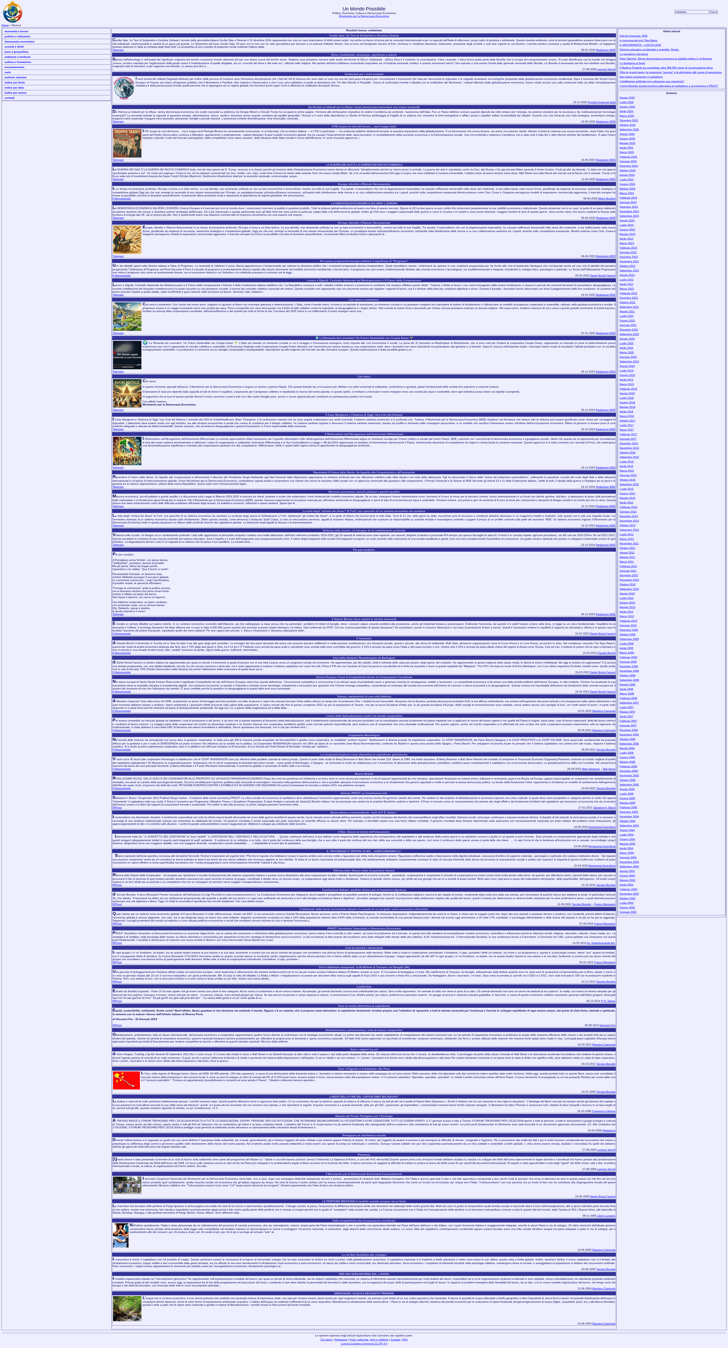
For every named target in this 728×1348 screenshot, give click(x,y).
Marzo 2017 (627, 429)
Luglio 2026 (627, 102)
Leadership (364, 986)
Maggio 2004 (627, 843)
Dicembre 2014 (629, 516)
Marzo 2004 (627, 852)
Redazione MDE (605, 49)
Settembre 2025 (629, 129)
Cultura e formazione (18, 62)
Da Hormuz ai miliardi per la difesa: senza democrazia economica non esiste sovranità (364, 107)
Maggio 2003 (627, 880)
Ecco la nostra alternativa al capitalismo (364, 1005)
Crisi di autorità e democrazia (364, 947)
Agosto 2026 (627, 97)
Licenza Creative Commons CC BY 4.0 (364, 1343)
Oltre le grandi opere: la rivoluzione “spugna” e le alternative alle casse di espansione (671, 72)
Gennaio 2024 (628, 202)
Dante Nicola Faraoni (602, 275)
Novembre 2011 (629, 543)
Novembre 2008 (629, 670)
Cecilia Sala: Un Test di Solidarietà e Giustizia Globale (364, 35)
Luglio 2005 (627, 793)
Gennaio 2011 (628, 570)
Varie (8, 72)
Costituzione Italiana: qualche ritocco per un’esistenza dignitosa (364, 889)
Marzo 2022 (627, 288)
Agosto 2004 (627, 830)
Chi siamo (326, 1339)
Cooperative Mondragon (364, 735)
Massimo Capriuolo (603, 710)
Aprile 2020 (626, 347)
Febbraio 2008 (628, 698)
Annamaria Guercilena (601, 826)
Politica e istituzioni (17, 36)
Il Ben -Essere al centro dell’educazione (364, 831)
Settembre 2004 (629, 825)
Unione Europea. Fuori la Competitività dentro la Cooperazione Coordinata (364, 677)
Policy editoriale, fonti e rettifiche (369, 1339)
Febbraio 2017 (628, 434)
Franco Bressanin (604, 904)
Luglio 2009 (627, 643)
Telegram (118, 49)
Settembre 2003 (629, 866)
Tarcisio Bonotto (605, 749)
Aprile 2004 (626, 848)
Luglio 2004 (627, 834)
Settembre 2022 (629, 270)
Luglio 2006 (627, 752)
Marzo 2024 (627, 193)
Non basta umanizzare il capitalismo (641, 76)
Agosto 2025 (627, 134)
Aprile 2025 (626, 147)
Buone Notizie (364, 773)
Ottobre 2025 (627, 124)
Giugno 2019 (627, 375)
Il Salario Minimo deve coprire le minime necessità (364, 619)
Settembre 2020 (629, 334)
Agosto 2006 (627, 748)
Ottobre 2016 (627, 452)
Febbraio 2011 (628, 566)
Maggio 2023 (627, 234)
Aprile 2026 (626, 111)
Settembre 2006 (629, 743)
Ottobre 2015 (627, 479)
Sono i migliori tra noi (364, 1049)
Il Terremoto (364, 638)
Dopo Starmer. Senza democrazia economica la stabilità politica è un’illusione (666, 58)
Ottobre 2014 (627, 525)
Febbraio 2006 (628, 766)
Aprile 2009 (626, 648)
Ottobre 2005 (627, 780)
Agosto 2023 (627, 220)
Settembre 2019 (629, 361)
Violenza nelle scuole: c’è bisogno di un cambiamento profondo (364, 530)
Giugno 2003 (627, 875)
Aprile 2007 (626, 716)
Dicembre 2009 (629, 629)
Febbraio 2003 (628, 889)
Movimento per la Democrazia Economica (364, 16)
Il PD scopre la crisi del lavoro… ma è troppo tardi (364, 126)
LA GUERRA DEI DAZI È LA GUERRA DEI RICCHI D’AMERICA (364, 164)
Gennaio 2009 (628, 661)
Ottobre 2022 (627, 265)
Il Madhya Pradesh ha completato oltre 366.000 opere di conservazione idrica (666, 67)
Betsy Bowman (591, 768)
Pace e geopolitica (16, 51)
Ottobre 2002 (627, 898)
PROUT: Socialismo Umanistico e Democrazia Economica (364, 928)
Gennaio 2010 (628, 625)
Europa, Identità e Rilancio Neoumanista (364, 184)
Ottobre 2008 (627, 675)
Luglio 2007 (627, 707)
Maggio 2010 (627, 607)
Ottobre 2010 (627, 584)
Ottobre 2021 (627, 302)
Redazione (608, 1130)
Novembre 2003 (629, 861)
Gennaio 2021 (628, 325)
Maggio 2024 (627, 188)
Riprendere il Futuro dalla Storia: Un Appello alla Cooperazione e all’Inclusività (364, 472)
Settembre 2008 (629, 679)
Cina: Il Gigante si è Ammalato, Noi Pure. (364, 1068)
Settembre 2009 (629, 639)
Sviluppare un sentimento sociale (364, 1135)
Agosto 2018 (627, 393)
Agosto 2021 (627, 311)
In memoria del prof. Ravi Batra (638, 40)
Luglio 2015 (627, 488)
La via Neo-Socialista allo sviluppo (364, 1254)
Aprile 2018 (626, 411)
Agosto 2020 (627, 338)
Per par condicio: (364, 549)
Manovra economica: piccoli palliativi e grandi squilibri (364, 491)
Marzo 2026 (627, 115)
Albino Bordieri (606, 198)
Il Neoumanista (122, 198)
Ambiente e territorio (18, 56)
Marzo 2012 (627, 538)
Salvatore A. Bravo (604, 807)
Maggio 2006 (627, 761)
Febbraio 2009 (628, 657)
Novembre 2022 (629, 261)
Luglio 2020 (627, 343)
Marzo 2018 (627, 416)
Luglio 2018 (627, 397)
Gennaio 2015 (628, 511)
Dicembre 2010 (629, 575)
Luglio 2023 (627, 225)
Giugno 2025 (627, 138)
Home (5, 25)
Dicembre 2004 (629, 811)
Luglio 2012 (627, 534)
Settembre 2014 (629, 529)
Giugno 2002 (627, 907)
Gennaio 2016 (628, 475)
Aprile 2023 (626, 238)
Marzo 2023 (627, 243)
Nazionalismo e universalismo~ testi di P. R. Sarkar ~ (364, 812)
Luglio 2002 (627, 902)
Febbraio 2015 (628, 507)
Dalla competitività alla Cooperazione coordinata (364, 1220)
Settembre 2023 (629, 215)
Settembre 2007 (629, 702)
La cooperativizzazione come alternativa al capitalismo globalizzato (364, 754)
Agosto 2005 (627, 789)
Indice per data (14, 87)
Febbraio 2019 (628, 388)
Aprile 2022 (626, 284)
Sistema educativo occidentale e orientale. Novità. (649, 49)
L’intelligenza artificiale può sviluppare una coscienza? (652, 81)
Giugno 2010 (627, 602)
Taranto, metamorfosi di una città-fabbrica (364, 696)
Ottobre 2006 (627, 739)
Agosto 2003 (627, 871)
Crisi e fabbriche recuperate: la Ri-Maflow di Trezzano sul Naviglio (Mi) (364, 967)
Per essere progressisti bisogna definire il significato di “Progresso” (364, 261)
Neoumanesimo (14, 67)
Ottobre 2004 (627, 821)
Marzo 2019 (627, 384)
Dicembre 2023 (629, 206)
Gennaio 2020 (628, 356)
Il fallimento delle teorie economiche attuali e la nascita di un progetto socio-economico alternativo (364, 909)
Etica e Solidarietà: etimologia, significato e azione (364, 54)
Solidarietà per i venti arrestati (364, 74)
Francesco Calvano (603, 1111)
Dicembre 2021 (629, 297)
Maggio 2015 (627, 498)
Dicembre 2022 (629, 256)
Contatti (10, 97)
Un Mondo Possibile (364, 8)
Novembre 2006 (629, 734)
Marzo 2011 (627, 561)
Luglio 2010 (627, 598)
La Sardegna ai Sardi (632, 63)
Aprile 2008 (626, 689)
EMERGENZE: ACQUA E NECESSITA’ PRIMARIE (364, 1293)
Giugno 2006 (627, 757)
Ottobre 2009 (627, 634)
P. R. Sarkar (608, 1000)
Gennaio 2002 (628, 912)
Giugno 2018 (627, 402)
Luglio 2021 (627, 316)
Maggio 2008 (627, 684)
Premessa (364, 1154)
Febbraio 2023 (628, 247)
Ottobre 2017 (627, 420)
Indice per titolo (15, 82)
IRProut (117, 807)
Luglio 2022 (627, 279)
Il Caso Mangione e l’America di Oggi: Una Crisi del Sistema (364, 414)
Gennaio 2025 (628, 161)
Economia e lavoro (16, 31)
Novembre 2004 (629, 816)
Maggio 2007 (627, 711)
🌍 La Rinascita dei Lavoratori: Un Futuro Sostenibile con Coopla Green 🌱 (364, 338)
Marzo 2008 (627, 693)
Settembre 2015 (629, 484)
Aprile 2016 (626, 466)
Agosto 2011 (627, 552)
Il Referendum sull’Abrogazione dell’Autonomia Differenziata (364, 434)
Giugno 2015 (627, 493)
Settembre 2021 (629, 306)
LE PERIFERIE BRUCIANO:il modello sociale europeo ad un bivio (364, 1201)
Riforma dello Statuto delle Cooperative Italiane (364, 870)
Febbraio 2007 (628, 720)
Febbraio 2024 (628, 197)
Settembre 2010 (629, 588)
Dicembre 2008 (629, 666)
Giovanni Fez (607, 1025)
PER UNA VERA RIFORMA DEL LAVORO (364, 1274)
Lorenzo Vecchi (606, 69)
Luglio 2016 (627, 461)
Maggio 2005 (627, 802)
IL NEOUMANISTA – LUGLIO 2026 (640, 44)
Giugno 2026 (627, 106)
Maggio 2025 (627, 143)
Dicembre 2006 (629, 730)
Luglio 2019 (627, 370)
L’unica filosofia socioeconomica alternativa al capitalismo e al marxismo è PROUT (669, 85)
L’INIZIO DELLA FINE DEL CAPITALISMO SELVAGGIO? (364, 1096)
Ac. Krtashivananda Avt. (601, 942)
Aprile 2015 (626, 502)
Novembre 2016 (629, 447)
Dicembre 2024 (629, 165)
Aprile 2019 (626, 379)
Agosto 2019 (627, 366)
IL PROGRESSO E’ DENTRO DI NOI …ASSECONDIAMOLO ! (364, 851)
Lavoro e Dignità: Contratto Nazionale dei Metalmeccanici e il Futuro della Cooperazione (364, 280)
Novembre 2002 (629, 893)
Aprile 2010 (626, 611)
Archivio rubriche (16, 77)
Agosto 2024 (627, 174)
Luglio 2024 (627, 179)
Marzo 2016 (627, 470)
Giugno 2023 (627, 229)
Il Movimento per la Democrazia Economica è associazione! (364, 1173)
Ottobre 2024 (627, 170)
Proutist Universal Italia (601, 102)
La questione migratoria (634, 54)
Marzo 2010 (627, 616)
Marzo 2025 (627, 152)
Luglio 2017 (627, 425)
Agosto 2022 (627, 275)
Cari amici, (364, 376)
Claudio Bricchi (606, 652)
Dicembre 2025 (629, 120)
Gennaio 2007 (628, 725)
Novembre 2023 (629, 211)
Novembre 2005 (629, 775)
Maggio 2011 (627, 557)
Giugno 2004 (627, 839)
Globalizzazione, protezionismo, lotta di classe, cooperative (364, 1030)
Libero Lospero (606, 1215)
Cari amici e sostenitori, (364, 299)
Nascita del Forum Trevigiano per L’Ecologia (364, 1115)
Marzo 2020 (627, 352)
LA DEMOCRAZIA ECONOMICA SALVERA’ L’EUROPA (364, 203)
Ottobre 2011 (627, 548)
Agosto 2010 (627, 593)
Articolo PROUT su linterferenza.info (364, 793)
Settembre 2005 (629, 784)
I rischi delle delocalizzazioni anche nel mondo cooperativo (364, 715)
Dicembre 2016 (629, 443)
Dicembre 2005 (629, 770)
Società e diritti (14, 46)
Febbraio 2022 (628, 293)
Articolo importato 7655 (633, 35)
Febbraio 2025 (628, 156)
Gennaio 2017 (628, 438)
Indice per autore (16, 92)
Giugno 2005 (627, 798)
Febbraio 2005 (628, 807)
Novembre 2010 (629, 579)
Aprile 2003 (626, 884)
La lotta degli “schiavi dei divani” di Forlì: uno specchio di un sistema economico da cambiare (364, 511)
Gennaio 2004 (628, 857)
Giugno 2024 (627, 184)
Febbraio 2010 (628, 620)
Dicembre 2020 (629, 329)
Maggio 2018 (627, 407)
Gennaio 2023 (628, 252)
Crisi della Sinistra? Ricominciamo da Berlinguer (364, 657)
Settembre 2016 (629, 457)
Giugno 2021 (627, 320)
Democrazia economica (19, 41)
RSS (405, 1339)
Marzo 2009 (627, 652)
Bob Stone (609, 768)
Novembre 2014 (629, 520)
